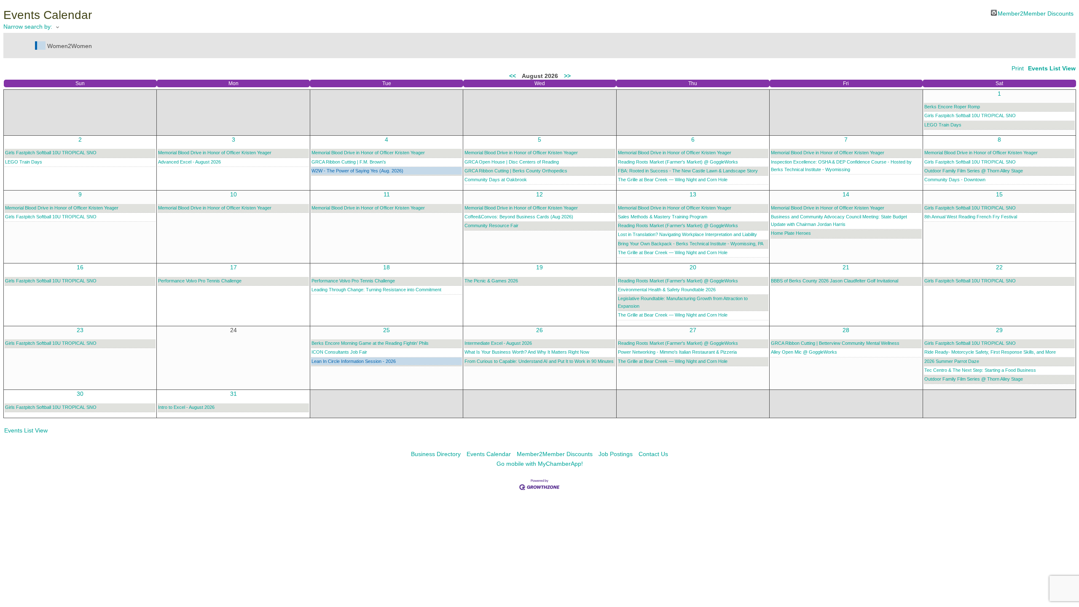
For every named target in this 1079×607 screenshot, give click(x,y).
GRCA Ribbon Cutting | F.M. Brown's (348, 161)
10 (233, 194)
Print (1018, 68)
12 (539, 194)
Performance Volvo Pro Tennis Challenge (200, 280)
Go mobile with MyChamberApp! (540, 463)
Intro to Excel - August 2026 (186, 407)
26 (539, 330)
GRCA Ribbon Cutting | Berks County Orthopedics (515, 170)
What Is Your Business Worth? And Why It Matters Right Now (526, 352)
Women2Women (69, 46)
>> (567, 76)
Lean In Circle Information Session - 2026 (353, 361)
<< (512, 76)
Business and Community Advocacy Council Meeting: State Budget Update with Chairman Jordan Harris (839, 220)
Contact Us (653, 454)
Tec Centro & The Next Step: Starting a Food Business (980, 370)
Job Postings (616, 454)
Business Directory (436, 454)
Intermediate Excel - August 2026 (498, 343)
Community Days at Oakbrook (495, 179)
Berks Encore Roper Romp (952, 106)
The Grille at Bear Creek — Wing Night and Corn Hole (672, 179)
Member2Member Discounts (1036, 13)
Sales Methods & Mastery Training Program (662, 216)
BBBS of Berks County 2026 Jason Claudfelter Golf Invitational (834, 280)
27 (693, 330)
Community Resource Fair (491, 225)
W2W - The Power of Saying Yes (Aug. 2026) (357, 170)
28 (846, 330)
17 (233, 267)
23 (80, 330)
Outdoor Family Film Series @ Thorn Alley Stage (973, 170)
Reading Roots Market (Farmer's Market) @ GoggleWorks (678, 161)
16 (80, 267)
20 (693, 267)
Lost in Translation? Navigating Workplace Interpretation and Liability (687, 234)
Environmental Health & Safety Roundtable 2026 (667, 289)
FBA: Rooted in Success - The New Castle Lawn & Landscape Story (688, 170)
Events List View (1052, 68)
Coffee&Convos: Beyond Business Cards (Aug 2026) (518, 216)
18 (386, 267)
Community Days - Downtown (954, 179)
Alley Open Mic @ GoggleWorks (804, 352)
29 (999, 330)
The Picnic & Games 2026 (491, 280)
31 (233, 393)
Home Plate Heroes (791, 233)
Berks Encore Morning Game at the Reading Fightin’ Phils (370, 343)
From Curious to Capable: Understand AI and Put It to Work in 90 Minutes (539, 361)
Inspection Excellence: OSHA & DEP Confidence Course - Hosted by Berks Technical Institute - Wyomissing (841, 165)
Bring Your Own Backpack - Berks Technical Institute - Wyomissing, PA (690, 243)
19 (539, 267)
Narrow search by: (27, 26)
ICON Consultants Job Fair (339, 352)
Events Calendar (489, 454)
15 (999, 194)
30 (80, 393)
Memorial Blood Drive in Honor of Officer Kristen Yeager (214, 152)
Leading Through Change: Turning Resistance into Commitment (376, 289)
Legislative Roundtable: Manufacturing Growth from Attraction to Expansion (683, 302)
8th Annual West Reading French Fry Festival (970, 216)
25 (386, 330)
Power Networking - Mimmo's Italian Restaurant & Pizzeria (677, 352)
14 (846, 194)
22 (999, 267)
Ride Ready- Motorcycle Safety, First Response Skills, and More (990, 352)
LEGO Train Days (942, 124)
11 (387, 194)
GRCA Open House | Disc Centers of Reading (511, 161)
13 (693, 194)
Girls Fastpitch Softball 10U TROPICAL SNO (970, 115)
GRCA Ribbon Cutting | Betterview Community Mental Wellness (835, 343)
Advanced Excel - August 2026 (189, 161)
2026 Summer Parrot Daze (951, 361)
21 (846, 267)
